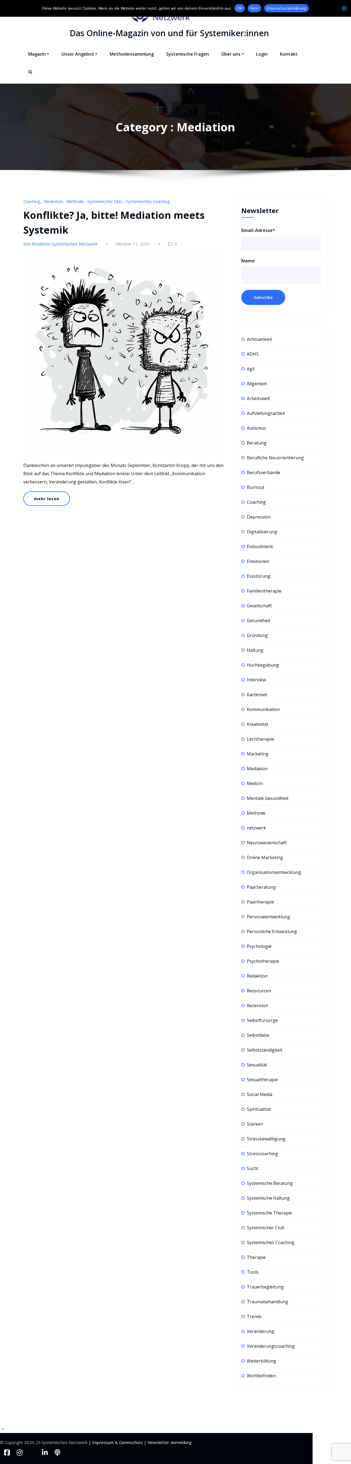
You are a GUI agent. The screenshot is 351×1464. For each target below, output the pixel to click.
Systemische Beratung (270, 1183)
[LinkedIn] (45, 1452)
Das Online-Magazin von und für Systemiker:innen (169, 33)
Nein (254, 8)
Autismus (256, 428)
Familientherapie (264, 591)
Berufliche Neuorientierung (275, 458)
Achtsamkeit (259, 339)
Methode (75, 201)
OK (239, 8)
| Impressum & (104, 1442)
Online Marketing (265, 857)
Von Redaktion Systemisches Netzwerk (60, 244)
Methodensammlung (132, 54)
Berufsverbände (263, 472)
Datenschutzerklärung (286, 8)
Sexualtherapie (262, 1080)
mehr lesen (46, 498)
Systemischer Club (104, 201)
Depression (259, 517)
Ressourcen (259, 991)
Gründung (257, 635)
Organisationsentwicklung (274, 872)
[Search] (30, 77)
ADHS (253, 354)
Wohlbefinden (261, 1376)
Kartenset (257, 695)
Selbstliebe (258, 1035)
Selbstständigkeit (264, 1050)
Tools (253, 1272)
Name (248, 261)
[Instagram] (20, 1452)
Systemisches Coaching (148, 201)
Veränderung (260, 1331)
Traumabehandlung (267, 1302)
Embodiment (260, 546)
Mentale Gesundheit (267, 798)
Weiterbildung (261, 1361)
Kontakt (289, 54)
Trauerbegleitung (265, 1287)
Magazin (37, 54)
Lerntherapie (260, 739)
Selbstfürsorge (262, 1020)
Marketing (257, 754)
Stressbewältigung (266, 1139)
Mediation (53, 201)
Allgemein (257, 384)
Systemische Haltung (268, 1198)
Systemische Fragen (187, 54)
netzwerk (256, 828)
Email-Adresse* (258, 230)
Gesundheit (258, 621)
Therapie (256, 1257)
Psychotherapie (263, 961)
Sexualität (257, 1065)
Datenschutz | (133, 1442)
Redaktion (257, 976)
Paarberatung (261, 887)
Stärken (255, 1124)
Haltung (255, 650)
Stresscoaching (262, 1154)
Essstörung (258, 576)
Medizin (255, 783)
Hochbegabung (263, 665)
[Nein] (344, 8)
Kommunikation (263, 709)
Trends (254, 1316)
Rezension (257, 1006)
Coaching (31, 201)
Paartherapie (260, 902)
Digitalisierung (262, 532)
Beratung (257, 443)
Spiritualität (259, 1109)
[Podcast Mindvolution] (57, 1452)
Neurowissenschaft (267, 843)
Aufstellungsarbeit (266, 413)
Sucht (252, 1168)
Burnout (255, 487)
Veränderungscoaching (271, 1346)
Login (262, 54)
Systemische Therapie (269, 1213)
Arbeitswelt (258, 398)
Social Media (259, 1094)
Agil (250, 369)
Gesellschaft (259, 606)
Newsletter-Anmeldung (170, 1442)
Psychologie (259, 946)
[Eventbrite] (33, 1452)
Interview (256, 680)
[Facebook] (8, 1452)
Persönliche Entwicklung (272, 931)
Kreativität (257, 724)
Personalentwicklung (268, 917)
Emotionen (258, 561)
